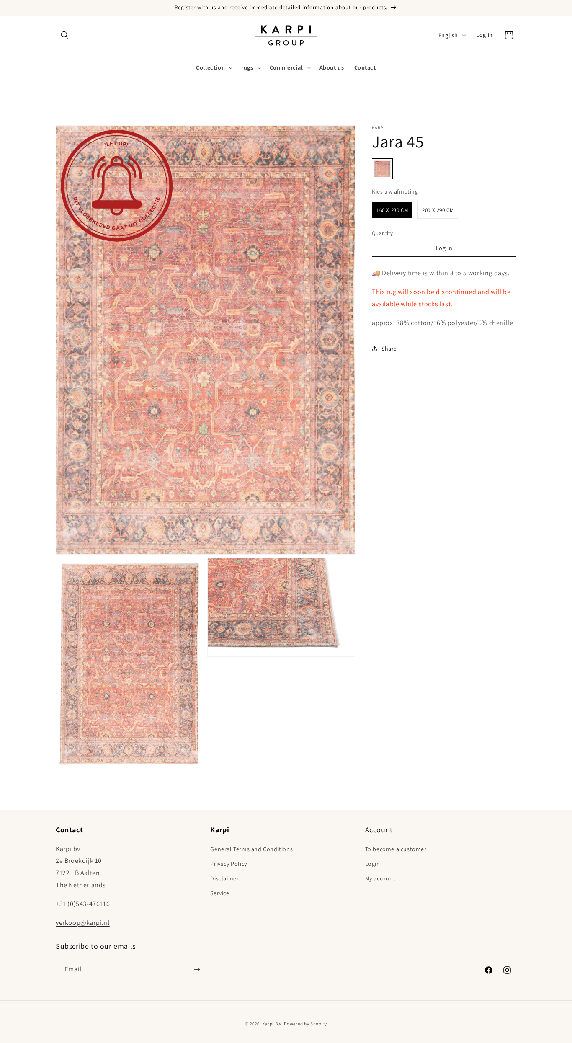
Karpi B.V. (272, 1024)
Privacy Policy (228, 863)
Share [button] (389, 348)
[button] (65, 35)
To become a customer (396, 849)
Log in (484, 35)
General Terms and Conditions (251, 849)
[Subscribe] (197, 969)
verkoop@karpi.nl (83, 922)
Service (219, 893)
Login (372, 863)
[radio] (382, 168)
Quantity (382, 232)
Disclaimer (224, 878)
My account (380, 878)
